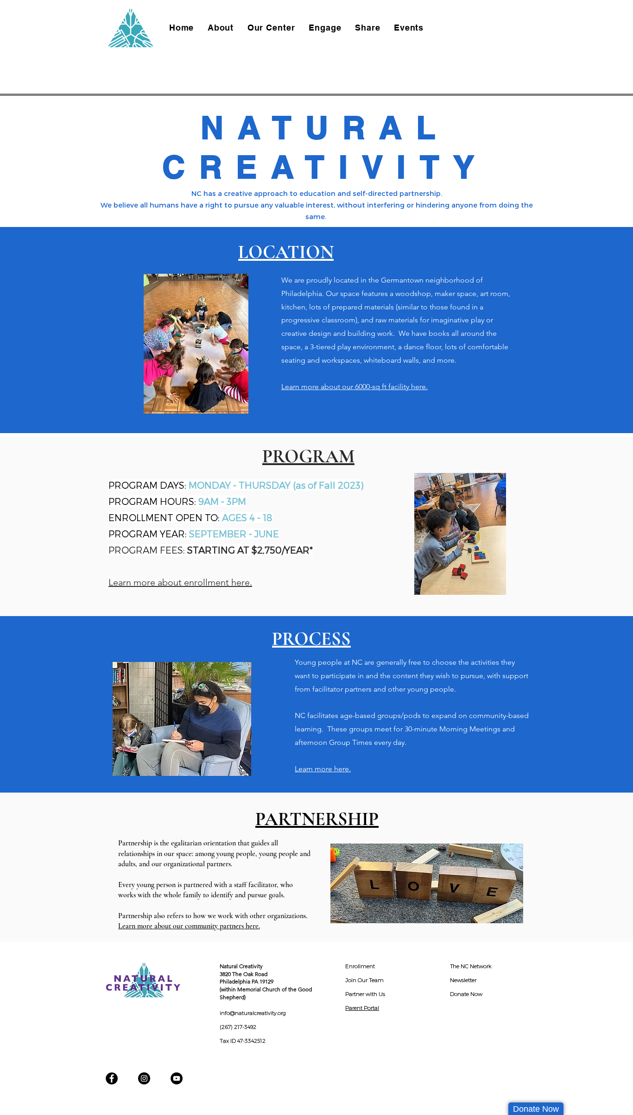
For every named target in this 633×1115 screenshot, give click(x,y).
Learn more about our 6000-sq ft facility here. (354, 386)
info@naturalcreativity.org (253, 1012)
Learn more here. (323, 768)
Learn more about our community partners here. (189, 926)
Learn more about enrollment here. (180, 582)
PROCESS (311, 639)
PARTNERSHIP (317, 819)
